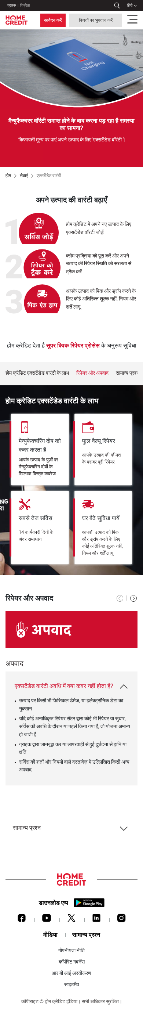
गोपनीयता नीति (71, 950)
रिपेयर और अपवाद (92, 373)
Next (134, 373)
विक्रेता (25, 5)
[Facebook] (21, 920)
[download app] (89, 902)
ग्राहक (11, 5)
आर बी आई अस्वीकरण (71, 973)
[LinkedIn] (96, 920)
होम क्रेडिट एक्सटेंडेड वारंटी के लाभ (37, 373)
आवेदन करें (53, 20)
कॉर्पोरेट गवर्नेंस (72, 962)
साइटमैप (71, 984)
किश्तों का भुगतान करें (96, 20)
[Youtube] (46, 920)
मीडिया (50, 934)
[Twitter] (71, 920)
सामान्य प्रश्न (127, 373)
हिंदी (129, 5)
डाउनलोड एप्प (53, 902)
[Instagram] (121, 920)
